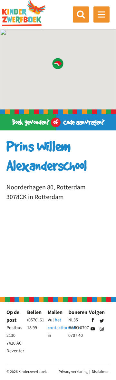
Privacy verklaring (73, 371)
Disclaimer (100, 371)
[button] (58, 63)
